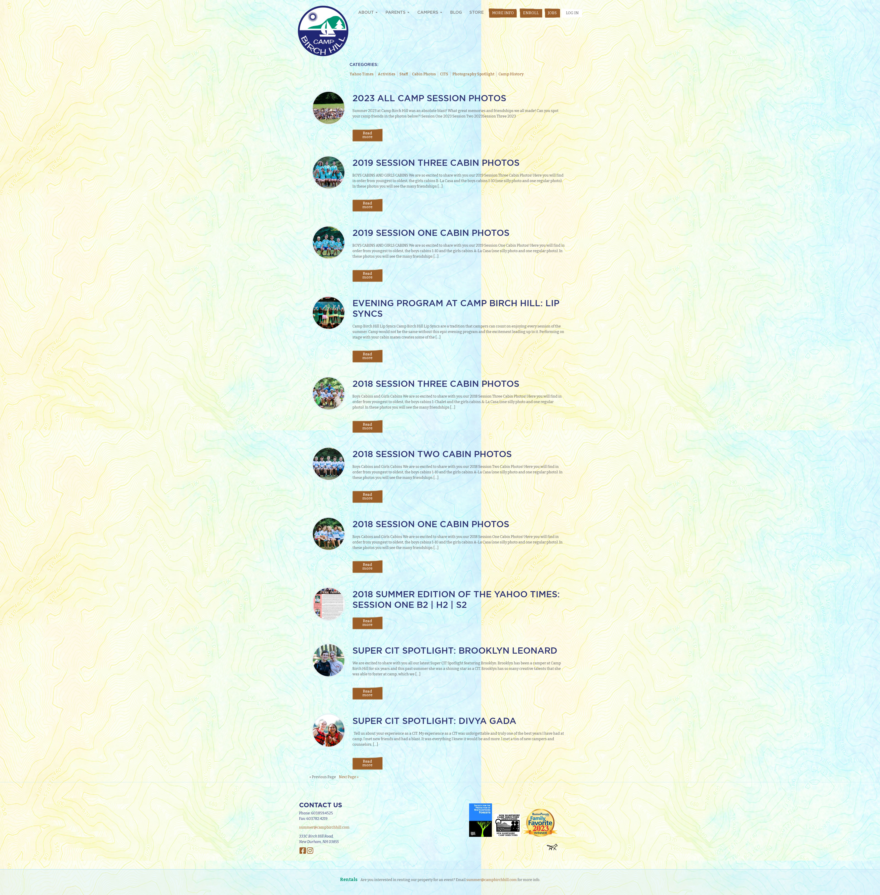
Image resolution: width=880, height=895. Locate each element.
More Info (503, 13)
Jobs (552, 13)
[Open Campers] (441, 12)
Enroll (531, 13)
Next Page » (349, 777)
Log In (572, 13)
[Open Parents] (408, 12)
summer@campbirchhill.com (324, 827)
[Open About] (376, 12)
